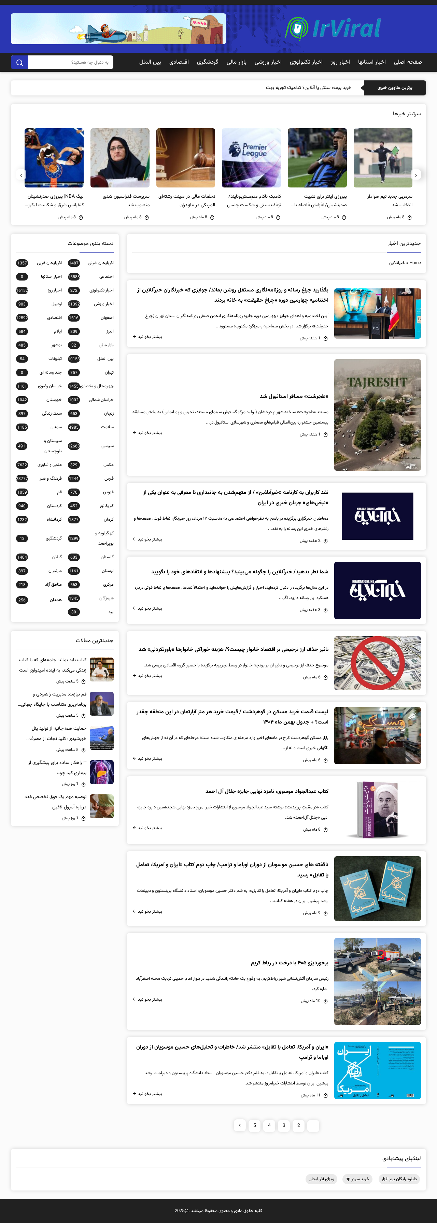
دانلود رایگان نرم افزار (399, 1179)
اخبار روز (340, 62)
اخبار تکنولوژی (306, 62)
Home (415, 263)
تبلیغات (41, 358)
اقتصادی (179, 62)
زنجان (92, 413)
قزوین (92, 492)
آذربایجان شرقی (91, 263)
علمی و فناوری (39, 464)
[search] (19, 62)
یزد (92, 612)
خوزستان (39, 399)
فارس (91, 478)
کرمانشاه (39, 519)
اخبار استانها (372, 62)
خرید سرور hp (357, 1179)
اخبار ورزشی (268, 62)
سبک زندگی (40, 413)
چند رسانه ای (41, 372)
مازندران (40, 571)
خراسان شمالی (91, 399)
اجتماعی (91, 276)
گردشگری (207, 62)
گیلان (39, 557)
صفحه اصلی (408, 62)
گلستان (92, 557)
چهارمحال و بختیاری (91, 386)
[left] (240, 1125)
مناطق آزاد (40, 584)
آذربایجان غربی (39, 263)
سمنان (39, 427)
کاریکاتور (92, 506)
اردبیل (40, 304)
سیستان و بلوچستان (40, 446)
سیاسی (91, 446)
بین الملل (150, 62)
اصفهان (91, 317)
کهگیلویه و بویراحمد (91, 538)
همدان (40, 600)
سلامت (91, 427)
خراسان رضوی (39, 386)
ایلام (40, 331)
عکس (92, 464)
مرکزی (92, 584)
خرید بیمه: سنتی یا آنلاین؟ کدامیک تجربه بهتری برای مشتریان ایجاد (289, 88)
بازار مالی (236, 62)
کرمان (91, 519)
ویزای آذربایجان (321, 1179)
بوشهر (40, 345)
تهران (92, 372)
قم (39, 492)
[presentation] (416, 174)
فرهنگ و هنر (39, 478)
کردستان (40, 506)
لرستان (91, 571)
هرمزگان (91, 598)
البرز (92, 331)
